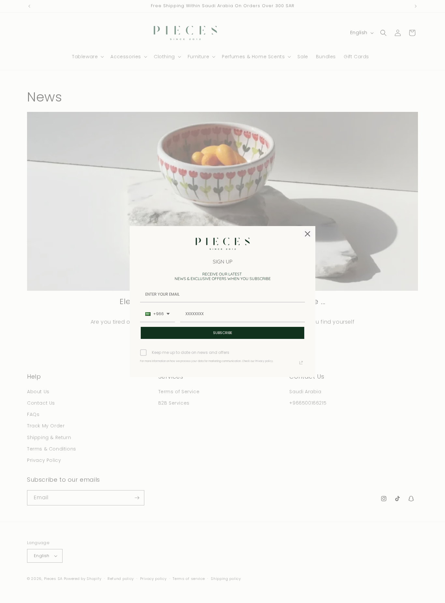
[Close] (307, 234)
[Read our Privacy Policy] (301, 363)
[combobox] (157, 314)
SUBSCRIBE (222, 332)
